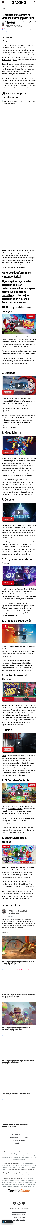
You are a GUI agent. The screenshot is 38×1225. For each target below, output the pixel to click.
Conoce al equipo (19, 1134)
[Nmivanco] (9, 916)
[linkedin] (19, 1203)
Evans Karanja (11, 22)
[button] (34, 2)
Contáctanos (19, 1143)
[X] (14, 1203)
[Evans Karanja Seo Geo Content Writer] (15, 23)
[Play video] (19, 324)
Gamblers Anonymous (28, 1169)
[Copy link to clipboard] (7, 905)
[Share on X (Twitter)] (11, 905)
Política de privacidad (19, 1214)
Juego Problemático (19, 1217)
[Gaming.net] (19, 3)
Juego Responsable (19, 1220)
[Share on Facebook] (15, 905)
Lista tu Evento (19, 1140)
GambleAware (10, 1169)
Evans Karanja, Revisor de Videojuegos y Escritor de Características (17, 911)
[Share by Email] (3, 905)
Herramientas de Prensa (18, 1137)
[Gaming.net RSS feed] (23, 1203)
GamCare (18, 1169)
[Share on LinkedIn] (19, 905)
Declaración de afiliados (19, 1212)
